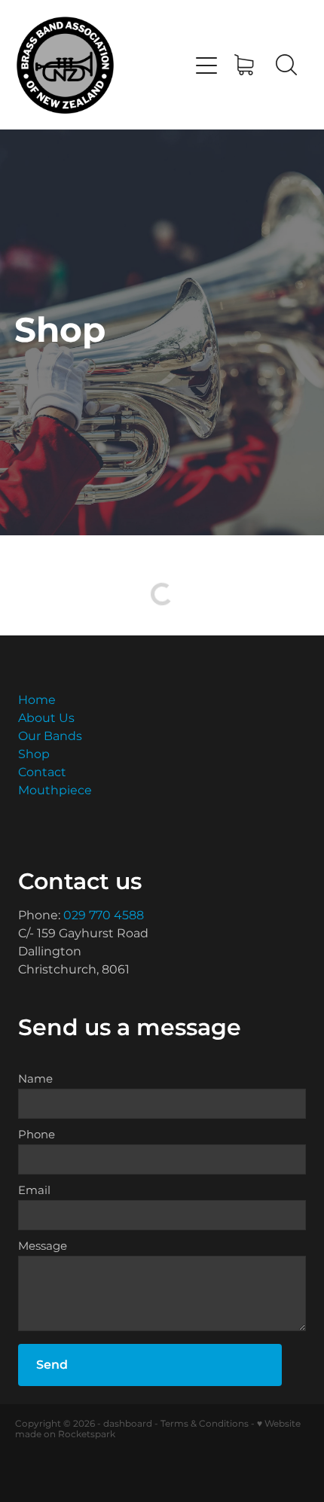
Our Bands (50, 736)
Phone (36, 1135)
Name (35, 1079)
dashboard (127, 1424)
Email (34, 1190)
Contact (42, 772)
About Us (46, 718)
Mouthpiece (55, 790)
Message (42, 1246)
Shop (34, 754)
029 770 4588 (103, 915)
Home (37, 700)
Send (52, 1365)
